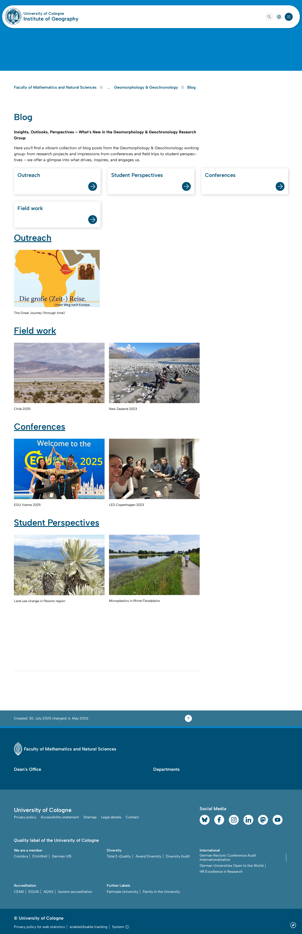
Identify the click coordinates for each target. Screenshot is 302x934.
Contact (132, 817)
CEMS (19, 892)
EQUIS (34, 892)
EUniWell (39, 856)
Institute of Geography (50, 18)
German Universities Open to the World (232, 865)
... (109, 87)
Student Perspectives (137, 175)
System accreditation (75, 892)
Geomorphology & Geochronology (146, 87)
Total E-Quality (119, 856)
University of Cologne (50, 13)
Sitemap (90, 817)
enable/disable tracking (88, 927)
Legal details (111, 817)
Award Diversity (148, 856)
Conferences (220, 175)
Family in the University (161, 892)
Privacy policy (25, 817)
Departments (166, 769)
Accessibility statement (60, 817)
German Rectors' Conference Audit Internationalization (228, 857)
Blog (191, 87)
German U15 (61, 856)
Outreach (28, 175)
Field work (30, 208)
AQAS (48, 892)
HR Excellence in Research (221, 871)
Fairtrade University (122, 892)
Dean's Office (27, 769)
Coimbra (21, 856)
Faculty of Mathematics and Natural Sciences (56, 87)
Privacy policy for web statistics (39, 927)
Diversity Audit (178, 856)
